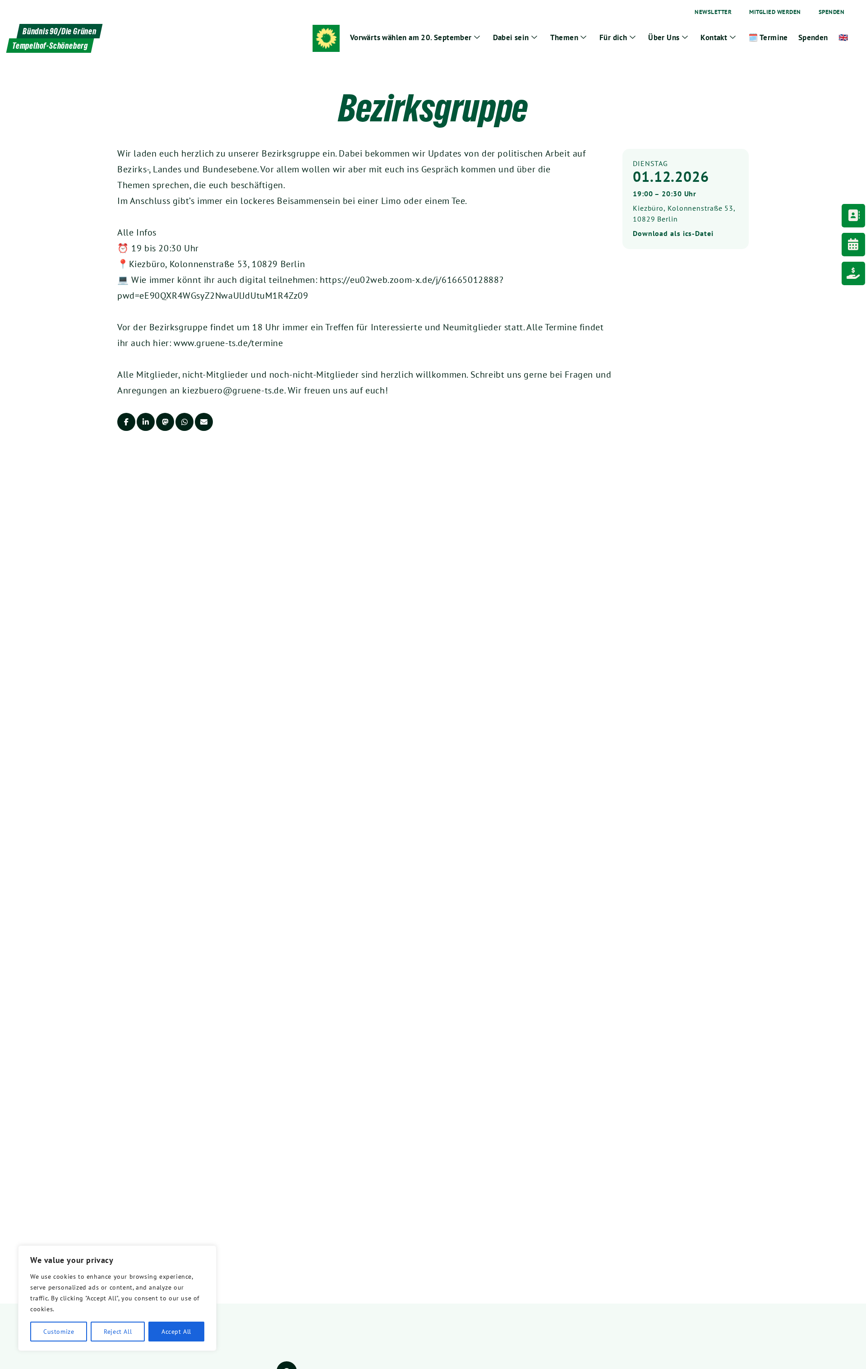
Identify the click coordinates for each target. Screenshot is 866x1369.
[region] (117, 1298)
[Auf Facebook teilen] (126, 422)
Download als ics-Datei (673, 233)
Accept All (176, 1331)
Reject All (118, 1331)
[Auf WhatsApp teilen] (184, 422)
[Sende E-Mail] (204, 422)
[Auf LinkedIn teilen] (146, 422)
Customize (58, 1331)
